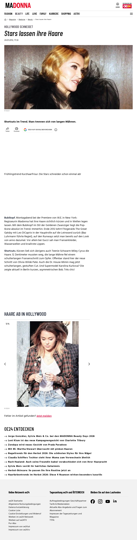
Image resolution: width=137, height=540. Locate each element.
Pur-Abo (12, 523)
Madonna (22, 19)
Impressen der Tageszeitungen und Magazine (66, 515)
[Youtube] (108, 501)
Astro (77, 13)
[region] (47, 365)
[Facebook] (93, 501)
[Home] (5, 19)
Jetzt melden (44, 416)
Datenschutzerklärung (19, 507)
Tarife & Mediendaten (60, 504)
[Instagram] (100, 501)
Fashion (8, 13)
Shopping (66, 13)
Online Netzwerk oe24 (19, 492)
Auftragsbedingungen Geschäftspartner (68, 501)
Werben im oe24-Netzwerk (21, 517)
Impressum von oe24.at (19, 526)
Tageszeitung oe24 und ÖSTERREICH (67, 492)
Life (27, 13)
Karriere (54, 13)
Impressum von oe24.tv (19, 530)
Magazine (12, 19)
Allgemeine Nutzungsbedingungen (25, 504)
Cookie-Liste (14, 510)
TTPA (52, 520)
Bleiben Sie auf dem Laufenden (106, 492)
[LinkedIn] (115, 501)
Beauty (19, 13)
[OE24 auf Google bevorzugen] (55, 129)
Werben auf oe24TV (18, 520)
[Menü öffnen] (131, 14)
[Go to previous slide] (4, 364)
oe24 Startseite (15, 501)
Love (34, 13)
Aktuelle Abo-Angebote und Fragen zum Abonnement (68, 509)
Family (43, 13)
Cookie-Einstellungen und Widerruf (25, 514)
